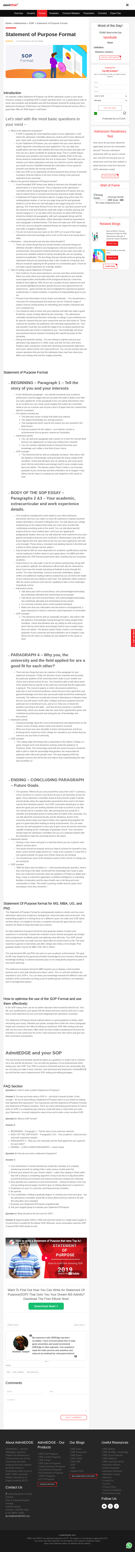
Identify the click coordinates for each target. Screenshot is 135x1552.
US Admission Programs (50, 1470)
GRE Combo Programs (49, 1457)
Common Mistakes (71, 13)
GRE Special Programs (49, 1463)
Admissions (20, 23)
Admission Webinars (112, 1471)
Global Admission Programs (51, 1466)
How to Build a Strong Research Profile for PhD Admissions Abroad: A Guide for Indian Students (116, 235)
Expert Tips (115, 13)
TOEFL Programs (46, 1476)
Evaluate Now (110, 176)
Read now (112, 243)
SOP (31, 23)
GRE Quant (76, 1455)
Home (9, 23)
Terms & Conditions (111, 1490)
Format (42, 13)
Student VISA (76, 1471)
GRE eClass (44, 1460)
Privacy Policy (109, 1487)
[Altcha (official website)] (124, 114)
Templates (54, 13)
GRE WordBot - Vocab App (115, 1452)
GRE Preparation (78, 1452)
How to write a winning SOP (115, 251)
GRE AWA (75, 1461)
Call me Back (133, 637)
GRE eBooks (108, 1449)
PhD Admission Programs (50, 1473)
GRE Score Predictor (112, 1455)
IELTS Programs (46, 1479)
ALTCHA (120, 118)
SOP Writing (32, 1372)
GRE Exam (75, 1449)
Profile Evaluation (110, 1468)
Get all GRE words (110, 57)
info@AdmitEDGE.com (19, 1516)
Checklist (102, 13)
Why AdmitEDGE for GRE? (83, 1476)
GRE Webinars (109, 1458)
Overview (18, 13)
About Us (106, 1477)
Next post (79, 1325)
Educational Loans (111, 1493)
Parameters (88, 13)
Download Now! (45, 1306)
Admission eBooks (111, 1465)
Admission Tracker (111, 1474)
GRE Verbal (76, 1458)
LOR (72, 1468)
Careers (106, 1484)
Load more (110, 266)
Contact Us (107, 1480)
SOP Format (18, 1372)
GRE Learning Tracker (113, 1461)
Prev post (13, 1325)
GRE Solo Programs (48, 1454)
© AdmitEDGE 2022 (67, 1535)
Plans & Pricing (47, 1484)
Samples (31, 13)
